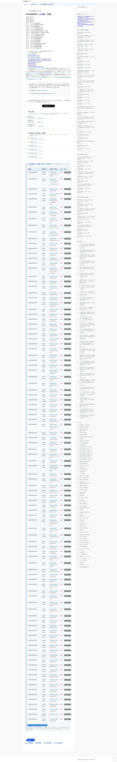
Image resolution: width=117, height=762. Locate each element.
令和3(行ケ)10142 (54, 551)
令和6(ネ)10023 (53, 292)
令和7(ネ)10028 (53, 178)
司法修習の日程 (83, 469)
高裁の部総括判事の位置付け (34, 55)
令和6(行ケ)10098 (54, 243)
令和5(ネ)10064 (53, 419)
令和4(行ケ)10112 (53, 432)
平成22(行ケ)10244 (54, 645)
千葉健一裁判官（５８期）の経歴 (83, 86)
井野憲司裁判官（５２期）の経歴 (83, 64)
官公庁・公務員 (83, 538)
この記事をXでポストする (48, 105)
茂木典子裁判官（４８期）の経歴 (83, 191)
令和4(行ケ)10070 (54, 500)
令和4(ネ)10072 (53, 490)
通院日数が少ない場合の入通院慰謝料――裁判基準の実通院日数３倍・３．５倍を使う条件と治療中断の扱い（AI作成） (87, 343)
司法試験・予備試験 (83, 465)
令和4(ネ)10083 (53, 478)
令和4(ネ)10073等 (54, 465)
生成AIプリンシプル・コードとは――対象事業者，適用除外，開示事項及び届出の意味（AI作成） (85, 76)
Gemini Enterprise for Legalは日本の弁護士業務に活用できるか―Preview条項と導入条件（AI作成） (86, 82)
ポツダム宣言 (82, 560)
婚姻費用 (81, 493)
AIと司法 (81, 552)
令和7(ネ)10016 (53, 225)
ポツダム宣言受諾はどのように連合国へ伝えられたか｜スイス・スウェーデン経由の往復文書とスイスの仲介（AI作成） (87, 393)
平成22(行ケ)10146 (54, 679)
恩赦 (80, 509)
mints (81, 550)
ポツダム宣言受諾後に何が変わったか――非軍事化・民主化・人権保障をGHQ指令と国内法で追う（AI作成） (87, 410)
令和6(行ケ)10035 (54, 276)
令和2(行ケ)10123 (54, 620)
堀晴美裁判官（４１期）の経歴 (83, 97)
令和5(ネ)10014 (53, 442)
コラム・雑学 (82, 558)
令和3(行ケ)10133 (54, 546)
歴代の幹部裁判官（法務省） (85, 453)
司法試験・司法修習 (83, 461)
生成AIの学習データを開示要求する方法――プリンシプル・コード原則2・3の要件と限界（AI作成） (87, 293)
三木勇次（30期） (33, 138)
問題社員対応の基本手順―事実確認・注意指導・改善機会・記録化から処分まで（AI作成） (87, 369)
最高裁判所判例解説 (32, 65)
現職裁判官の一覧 (83, 424)
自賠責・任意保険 (83, 487)
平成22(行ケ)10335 (54, 655)
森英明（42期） (40, 122)
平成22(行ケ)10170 (54, 669)
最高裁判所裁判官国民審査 (85, 455)
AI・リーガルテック (83, 548)
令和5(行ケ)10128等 (54, 309)
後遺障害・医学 (83, 485)
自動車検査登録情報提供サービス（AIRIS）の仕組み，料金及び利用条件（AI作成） (87, 399)
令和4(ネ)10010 (53, 562)
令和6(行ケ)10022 (54, 248)
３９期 (49, 4)
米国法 (81, 562)
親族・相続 (82, 491)
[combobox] (85, 10)
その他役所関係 (83, 546)
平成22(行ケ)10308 (54, 689)
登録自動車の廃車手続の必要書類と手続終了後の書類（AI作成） (87, 416)
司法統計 (81, 438)
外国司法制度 (82, 444)
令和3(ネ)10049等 (54, 584)
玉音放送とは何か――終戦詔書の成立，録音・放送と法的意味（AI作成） (87, 308)
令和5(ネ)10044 (53, 424)
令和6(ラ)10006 (53, 268)
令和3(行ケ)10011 (53, 630)
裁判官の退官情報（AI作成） (82, 53)
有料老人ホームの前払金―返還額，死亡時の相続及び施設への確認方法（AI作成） (87, 375)
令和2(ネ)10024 (53, 528)
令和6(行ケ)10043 (54, 263)
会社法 (81, 513)
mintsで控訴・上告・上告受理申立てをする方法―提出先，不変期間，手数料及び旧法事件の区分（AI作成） (87, 324)
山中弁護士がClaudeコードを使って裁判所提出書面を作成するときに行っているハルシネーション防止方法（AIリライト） (86, 218)
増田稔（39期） (41, 118)
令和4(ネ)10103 (53, 474)
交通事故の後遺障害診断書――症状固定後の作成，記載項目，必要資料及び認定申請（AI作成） (87, 256)
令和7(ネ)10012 (53, 218)
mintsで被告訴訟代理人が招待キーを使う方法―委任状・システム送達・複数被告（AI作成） (87, 350)
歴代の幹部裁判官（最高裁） (85, 446)
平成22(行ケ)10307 (54, 684)
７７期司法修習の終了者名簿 (82, 138)
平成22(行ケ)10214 (54, 640)
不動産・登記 (82, 526)
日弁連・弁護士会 (83, 477)
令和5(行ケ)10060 (54, 414)
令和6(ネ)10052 (53, 286)
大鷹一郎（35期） (32, 118)
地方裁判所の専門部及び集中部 (34, 62)
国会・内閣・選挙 (83, 540)
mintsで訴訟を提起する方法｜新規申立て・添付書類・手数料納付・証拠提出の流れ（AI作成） (86, 108)
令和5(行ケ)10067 (54, 404)
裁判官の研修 (82, 430)
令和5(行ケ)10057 (54, 360)
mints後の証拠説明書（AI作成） (83, 94)
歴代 (33, 116)
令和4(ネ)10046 (53, 454)
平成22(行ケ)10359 (54, 650)
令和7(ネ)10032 (53, 172)
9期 (43, 139)
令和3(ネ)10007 (53, 609)
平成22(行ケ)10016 (54, 635)
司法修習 (81, 467)
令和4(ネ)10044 (53, 520)
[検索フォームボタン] (94, 9)
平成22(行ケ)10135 (54, 699)
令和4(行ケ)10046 (54, 505)
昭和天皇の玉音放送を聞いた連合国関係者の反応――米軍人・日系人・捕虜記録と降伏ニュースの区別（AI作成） (87, 356)
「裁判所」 (36, 51)
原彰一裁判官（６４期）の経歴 (83, 103)
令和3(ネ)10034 (53, 625)
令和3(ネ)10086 (53, 348)
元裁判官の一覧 (31, 739)
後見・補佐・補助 (83, 497)
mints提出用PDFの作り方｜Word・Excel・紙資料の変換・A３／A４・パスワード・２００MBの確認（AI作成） (87, 318)
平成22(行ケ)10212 (54, 714)
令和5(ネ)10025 (53, 437)
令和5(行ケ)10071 (54, 399)
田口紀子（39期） (33, 145)
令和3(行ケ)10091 (54, 579)
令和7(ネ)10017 (53, 231)
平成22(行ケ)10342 (54, 660)
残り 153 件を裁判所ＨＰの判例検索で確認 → (37, 725)
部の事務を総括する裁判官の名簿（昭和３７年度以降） (40, 60)
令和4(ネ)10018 (53, 383)
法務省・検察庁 (83, 544)
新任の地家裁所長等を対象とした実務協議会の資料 (39, 58)
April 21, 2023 (52, 93)
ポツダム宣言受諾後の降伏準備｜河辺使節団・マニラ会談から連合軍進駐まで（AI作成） (87, 331)
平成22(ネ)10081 (53, 674)
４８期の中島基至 (53, 68)
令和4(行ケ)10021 (54, 510)
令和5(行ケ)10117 (53, 355)
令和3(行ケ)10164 (54, 515)
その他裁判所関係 (83, 566)
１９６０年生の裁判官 (47, 742)
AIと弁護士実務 (82, 554)
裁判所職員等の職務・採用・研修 (86, 436)
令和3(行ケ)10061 (54, 615)
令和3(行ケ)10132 (54, 541)
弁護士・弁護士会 (83, 475)
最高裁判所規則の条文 (84, 457)
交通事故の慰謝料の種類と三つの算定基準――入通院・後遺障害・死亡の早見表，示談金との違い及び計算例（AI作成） (87, 381)
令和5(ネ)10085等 (54, 370)
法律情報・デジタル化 (84, 556)
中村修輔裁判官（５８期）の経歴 (83, 100)
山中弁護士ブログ (27, 1)
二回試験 (81, 473)
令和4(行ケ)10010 (54, 460)
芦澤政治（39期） (33, 141)
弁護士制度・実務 (83, 479)
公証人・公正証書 (83, 517)
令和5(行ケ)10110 (53, 329)
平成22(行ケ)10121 (54, 665)
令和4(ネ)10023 (53, 569)
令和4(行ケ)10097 (54, 394)
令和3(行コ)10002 (54, 602)
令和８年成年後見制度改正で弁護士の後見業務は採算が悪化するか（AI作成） (87, 251)
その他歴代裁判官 (83, 442)
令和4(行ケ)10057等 (54, 338)
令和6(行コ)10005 (54, 302)
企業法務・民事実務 (83, 512)
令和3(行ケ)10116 (53, 574)
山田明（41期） (41, 126)
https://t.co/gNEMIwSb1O (42, 90)
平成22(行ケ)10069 (54, 694)
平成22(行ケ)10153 (54, 719)
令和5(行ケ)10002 (54, 343)
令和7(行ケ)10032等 (54, 193)
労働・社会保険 (83, 532)
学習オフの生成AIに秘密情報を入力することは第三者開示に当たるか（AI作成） (87, 388)
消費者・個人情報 (83, 528)
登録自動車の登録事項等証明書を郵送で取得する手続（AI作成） (87, 405)
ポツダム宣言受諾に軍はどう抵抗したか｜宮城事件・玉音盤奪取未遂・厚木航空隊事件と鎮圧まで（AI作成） (87, 363)
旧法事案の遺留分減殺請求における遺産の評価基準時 (87, 303)
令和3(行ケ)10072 (54, 591)
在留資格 (81, 515)
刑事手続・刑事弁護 (83, 507)
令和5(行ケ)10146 (54, 314)
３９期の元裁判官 (38, 742)
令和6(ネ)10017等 (54, 297)
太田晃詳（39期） (33, 149)
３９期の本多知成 (47, 72)
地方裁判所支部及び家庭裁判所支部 (35, 66)
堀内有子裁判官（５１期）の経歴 (83, 67)
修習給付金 (82, 471)
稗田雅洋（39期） (33, 156)
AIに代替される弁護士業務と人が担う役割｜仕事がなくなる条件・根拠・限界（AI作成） (87, 287)
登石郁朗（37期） (32, 126)
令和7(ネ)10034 (53, 207)
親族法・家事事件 (83, 503)
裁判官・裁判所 (83, 429)
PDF (61, 172)
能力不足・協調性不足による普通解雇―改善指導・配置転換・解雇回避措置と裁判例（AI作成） (87, 337)
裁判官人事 (82, 432)
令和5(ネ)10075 (53, 390)
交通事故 (81, 481)
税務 (80, 530)
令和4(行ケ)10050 (54, 485)
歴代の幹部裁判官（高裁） (85, 448)
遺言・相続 (82, 501)
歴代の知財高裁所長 (32, 54)
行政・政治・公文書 (83, 534)
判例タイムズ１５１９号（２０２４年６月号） (51, 100)
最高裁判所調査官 (32, 63)
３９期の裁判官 (30, 742)
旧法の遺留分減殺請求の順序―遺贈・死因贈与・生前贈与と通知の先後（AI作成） (87, 269)
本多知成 (39, 727)
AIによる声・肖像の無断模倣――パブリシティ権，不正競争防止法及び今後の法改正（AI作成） (87, 262)
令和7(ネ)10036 (53, 198)
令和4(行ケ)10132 (54, 449)
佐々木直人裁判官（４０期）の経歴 (84, 131)
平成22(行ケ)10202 (54, 709)
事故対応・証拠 (83, 489)
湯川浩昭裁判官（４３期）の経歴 (83, 188)
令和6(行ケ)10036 (54, 281)
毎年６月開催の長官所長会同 (34, 57)
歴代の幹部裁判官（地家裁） (85, 450)
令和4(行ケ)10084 (54, 365)
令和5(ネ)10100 (53, 333)
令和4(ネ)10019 (53, 534)
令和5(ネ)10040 (53, 258)
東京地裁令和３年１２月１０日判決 (36, 68)
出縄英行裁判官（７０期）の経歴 (83, 32)
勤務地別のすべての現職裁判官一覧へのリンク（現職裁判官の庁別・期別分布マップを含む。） (85, 127)
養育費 (81, 495)
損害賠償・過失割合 (83, 483)
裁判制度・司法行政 (83, 440)
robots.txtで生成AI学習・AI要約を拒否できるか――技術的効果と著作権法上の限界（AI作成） (87, 245)
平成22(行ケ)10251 (54, 704)
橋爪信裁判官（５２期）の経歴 (83, 61)
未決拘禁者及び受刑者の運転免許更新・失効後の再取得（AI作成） (87, 298)
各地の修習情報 (83, 463)
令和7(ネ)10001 (53, 238)
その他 (81, 564)
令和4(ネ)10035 (53, 556)
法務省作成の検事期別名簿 (82, 145)
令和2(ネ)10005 (53, 595)
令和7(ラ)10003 (53, 212)
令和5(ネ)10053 (53, 324)
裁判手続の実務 (83, 434)
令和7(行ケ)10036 (54, 189)
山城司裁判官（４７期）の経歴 (83, 148)
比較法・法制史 (83, 536)
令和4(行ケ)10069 (54, 495)
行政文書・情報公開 (83, 542)
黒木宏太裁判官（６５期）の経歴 (83, 222)
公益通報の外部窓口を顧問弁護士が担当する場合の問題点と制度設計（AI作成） (87, 313)
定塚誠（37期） (31, 122)
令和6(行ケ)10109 (54, 253)
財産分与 (81, 499)
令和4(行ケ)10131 (54, 409)
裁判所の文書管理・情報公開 (85, 459)
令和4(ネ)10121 (53, 376)
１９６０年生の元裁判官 (57, 742)
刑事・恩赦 (82, 506)
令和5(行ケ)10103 (54, 319)
